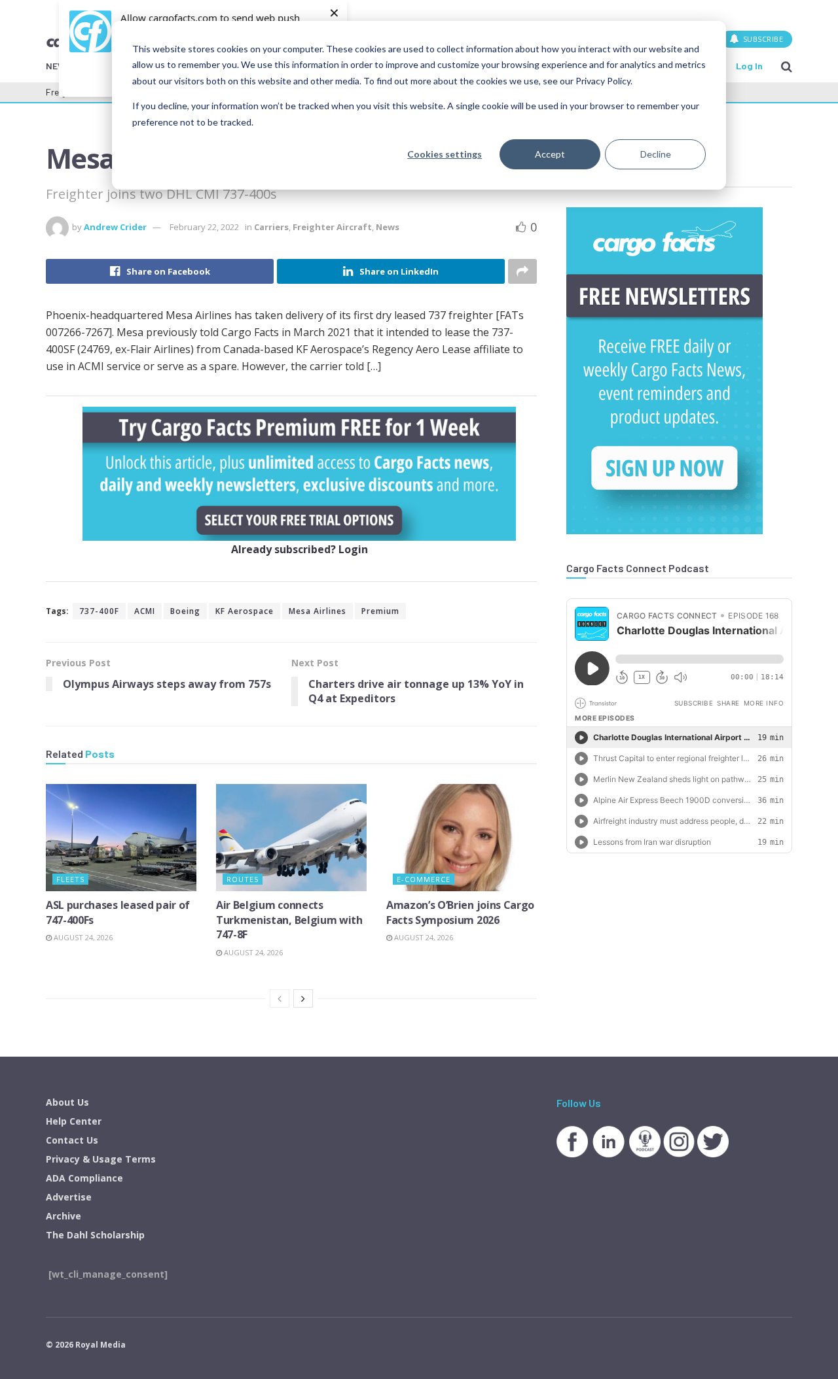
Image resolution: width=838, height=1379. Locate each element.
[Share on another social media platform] (522, 271)
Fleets (70, 879)
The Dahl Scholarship (95, 1235)
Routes (243, 879)
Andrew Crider (115, 227)
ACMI (144, 611)
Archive (63, 1216)
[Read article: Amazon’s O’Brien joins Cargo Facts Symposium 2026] (461, 837)
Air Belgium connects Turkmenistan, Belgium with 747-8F (289, 920)
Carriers (271, 227)
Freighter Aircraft (332, 227)
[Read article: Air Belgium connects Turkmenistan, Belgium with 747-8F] (291, 837)
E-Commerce (423, 879)
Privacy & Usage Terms (101, 1159)
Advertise (69, 1197)
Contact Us (72, 1140)
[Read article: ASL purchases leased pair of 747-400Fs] (121, 837)
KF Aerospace (244, 611)
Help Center (73, 1121)
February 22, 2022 (204, 227)
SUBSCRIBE (761, 39)
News (387, 227)
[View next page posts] (303, 998)
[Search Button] (786, 66)
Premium (380, 611)
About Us (67, 1102)
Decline (655, 154)
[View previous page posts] (279, 998)
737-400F (99, 611)
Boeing (185, 611)
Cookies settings (444, 154)
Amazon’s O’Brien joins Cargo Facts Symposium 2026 (460, 912)
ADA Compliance (84, 1178)
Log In (749, 65)
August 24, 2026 (82, 937)
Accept (550, 154)
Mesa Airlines (317, 611)
